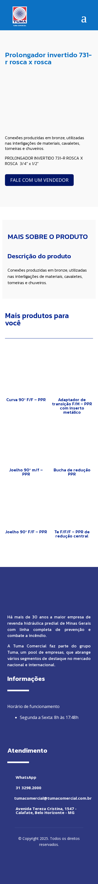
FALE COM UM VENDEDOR (39, 180)
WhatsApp (26, 777)
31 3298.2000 (28, 787)
